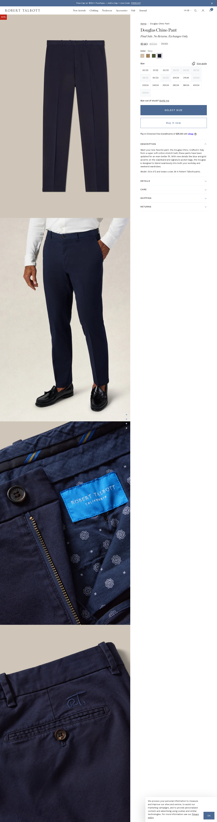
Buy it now (173, 122)
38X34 (186, 85)
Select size (174, 110)
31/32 (155, 70)
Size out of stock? (154, 100)
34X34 (155, 85)
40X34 (196, 85)
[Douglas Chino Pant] (142, 56)
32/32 (166, 70)
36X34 (176, 85)
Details (164, 43)
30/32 (145, 70)
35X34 (166, 85)
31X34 (186, 78)
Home (143, 23)
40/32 (155, 78)
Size (142, 63)
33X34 (145, 85)
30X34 (176, 78)
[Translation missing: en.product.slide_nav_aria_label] (126, 414)
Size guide (202, 63)
